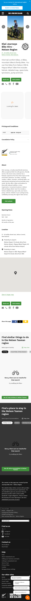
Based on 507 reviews (13, 154)
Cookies (4, 567)
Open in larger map (8, 294)
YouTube (6, 536)
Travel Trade (5, 581)
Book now (6, 79)
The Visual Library (7, 579)
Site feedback (5, 544)
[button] (3, 13)
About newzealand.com (8, 556)
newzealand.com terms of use (11, 499)
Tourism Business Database (9, 587)
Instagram (7, 531)
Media (3, 577)
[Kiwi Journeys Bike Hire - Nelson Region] (25, 46)
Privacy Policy (5, 565)
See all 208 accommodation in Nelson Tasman (15, 469)
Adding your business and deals (10, 559)
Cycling (5, 352)
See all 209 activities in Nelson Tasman (15, 397)
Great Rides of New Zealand (18, 352)
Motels (17, 423)
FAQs (3, 554)
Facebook (7, 534)
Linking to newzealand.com (9, 561)
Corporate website (7, 585)
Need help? (5, 546)
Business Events (6, 583)
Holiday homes (7, 423)
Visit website (16, 79)
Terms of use (5, 563)
